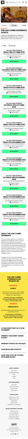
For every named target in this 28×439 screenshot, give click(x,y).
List (4, 46)
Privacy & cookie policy (14, 428)
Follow (14, 25)
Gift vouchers (14, 390)
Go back (4, 25)
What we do (14, 370)
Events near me (14, 402)
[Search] (19, 2)
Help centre (14, 384)
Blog (14, 374)
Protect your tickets (14, 386)
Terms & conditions (14, 427)
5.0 (7, 28)
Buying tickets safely (14, 372)
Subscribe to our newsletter (14, 404)
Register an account (14, 399)
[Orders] (23, 2)
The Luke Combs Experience (17, 54)
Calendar (13, 46)
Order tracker (14, 400)
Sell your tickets (14, 388)
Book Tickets (14, 61)
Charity (14, 376)
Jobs (14, 378)
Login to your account (14, 397)
